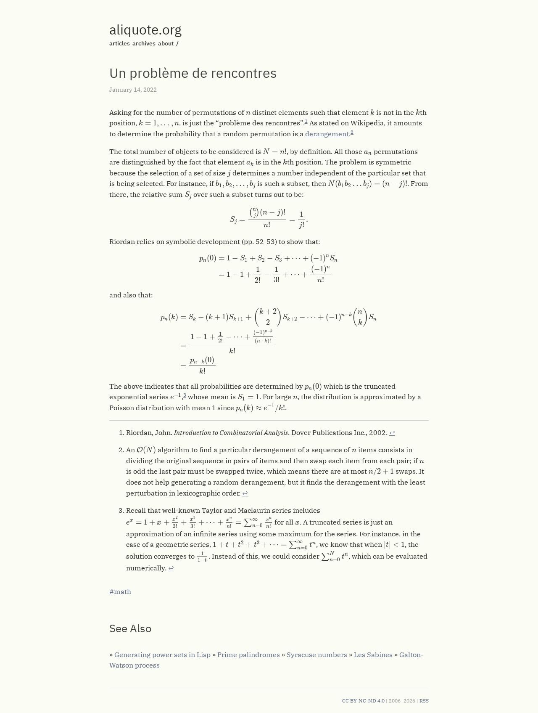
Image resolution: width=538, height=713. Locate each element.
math (122, 591)
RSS (424, 700)
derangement (327, 134)
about (166, 43)
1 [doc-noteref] (306, 121)
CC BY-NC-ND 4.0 (363, 700)
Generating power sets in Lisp (162, 654)
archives (144, 43)
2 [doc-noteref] (352, 132)
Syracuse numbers (317, 654)
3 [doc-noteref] (184, 395)
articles (119, 43)
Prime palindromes (248, 654)
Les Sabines (373, 654)
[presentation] (248, 113)
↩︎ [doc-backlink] (392, 432)
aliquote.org (145, 29)
